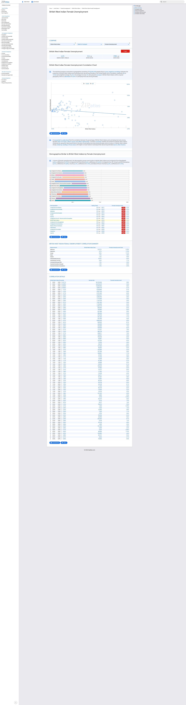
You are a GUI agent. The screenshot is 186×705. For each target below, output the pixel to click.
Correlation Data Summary (140, 12)
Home (50, 8)
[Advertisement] (69, 24)
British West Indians (76, 8)
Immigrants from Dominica (56, 224)
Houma (52, 216)
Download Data (56, 133)
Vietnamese (53, 227)
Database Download (6, 5)
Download (127, 81)
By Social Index (5, 17)
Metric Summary (138, 7)
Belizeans (52, 211)
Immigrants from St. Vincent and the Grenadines (61, 218)
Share (65, 133)
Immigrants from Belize (55, 229)
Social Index (56, 8)
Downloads (36, 1)
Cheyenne (52, 231)
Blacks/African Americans (56, 225)
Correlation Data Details (140, 13)
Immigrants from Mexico (55, 207)
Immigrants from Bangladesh (57, 222)
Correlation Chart (138, 9)
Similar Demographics (139, 10)
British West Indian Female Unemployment (91, 8)
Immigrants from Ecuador (56, 213)
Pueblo (51, 214)
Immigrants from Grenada (56, 209)
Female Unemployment (65, 8)
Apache (52, 233)
